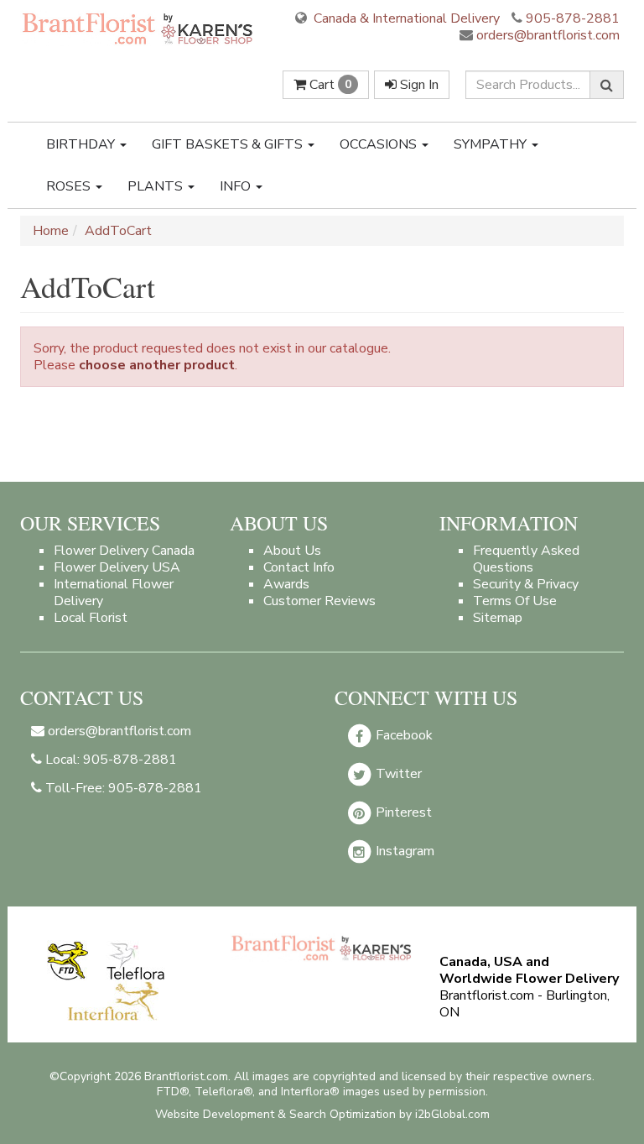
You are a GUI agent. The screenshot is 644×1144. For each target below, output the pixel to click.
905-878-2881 (573, 18)
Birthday (82, 144)
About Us (292, 550)
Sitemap (497, 618)
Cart (328, 85)
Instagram (403, 851)
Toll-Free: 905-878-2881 (122, 788)
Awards (286, 584)
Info (237, 186)
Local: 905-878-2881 (109, 759)
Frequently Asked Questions (526, 559)
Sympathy (492, 144)
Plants (156, 186)
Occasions (380, 144)
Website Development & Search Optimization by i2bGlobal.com (322, 1114)
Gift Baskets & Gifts (229, 144)
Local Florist (90, 618)
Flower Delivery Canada (124, 550)
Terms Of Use (515, 601)
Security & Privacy (526, 584)
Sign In (418, 85)
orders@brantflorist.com (546, 35)
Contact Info (299, 567)
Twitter (397, 774)
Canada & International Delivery (405, 18)
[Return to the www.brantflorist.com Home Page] (138, 28)
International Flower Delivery (114, 592)
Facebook (402, 735)
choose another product (157, 365)
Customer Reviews (319, 601)
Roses (70, 186)
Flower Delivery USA (117, 567)
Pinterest (402, 812)
